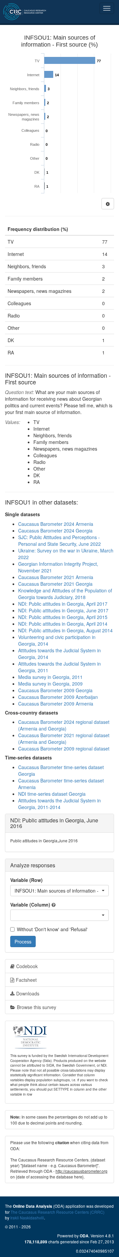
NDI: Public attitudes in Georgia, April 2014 (62, 623)
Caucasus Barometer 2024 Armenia (55, 524)
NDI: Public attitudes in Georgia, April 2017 (62, 603)
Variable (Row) (26, 880)
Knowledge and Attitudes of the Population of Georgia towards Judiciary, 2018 (65, 593)
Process (23, 941)
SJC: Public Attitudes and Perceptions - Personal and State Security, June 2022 (59, 540)
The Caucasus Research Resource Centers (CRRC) (57, 1212)
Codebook (27, 966)
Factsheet (26, 979)
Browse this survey (36, 1007)
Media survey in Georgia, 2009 (50, 683)
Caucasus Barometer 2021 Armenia (55, 577)
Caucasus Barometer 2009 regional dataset (63, 748)
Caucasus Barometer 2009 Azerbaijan (58, 697)
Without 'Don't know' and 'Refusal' (52, 929)
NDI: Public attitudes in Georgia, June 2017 (63, 610)
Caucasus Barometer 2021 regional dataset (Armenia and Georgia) (63, 738)
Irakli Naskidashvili (27, 1217)
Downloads (27, 993)
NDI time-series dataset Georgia (52, 793)
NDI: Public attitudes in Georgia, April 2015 (62, 617)
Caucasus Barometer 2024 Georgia (55, 530)
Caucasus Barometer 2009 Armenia (55, 703)
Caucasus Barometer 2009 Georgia (55, 690)
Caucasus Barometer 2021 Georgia (55, 583)
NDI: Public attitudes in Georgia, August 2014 (65, 630)
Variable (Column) (30, 904)
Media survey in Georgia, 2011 (50, 677)
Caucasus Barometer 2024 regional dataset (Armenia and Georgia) (63, 725)
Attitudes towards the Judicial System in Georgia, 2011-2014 (59, 803)
